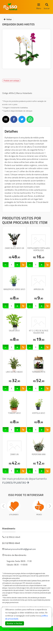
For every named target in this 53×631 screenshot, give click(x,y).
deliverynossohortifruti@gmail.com (20, 549)
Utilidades (14, 514)
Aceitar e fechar (14, 623)
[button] (5, 119)
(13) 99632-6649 (12, 543)
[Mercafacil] (46, 628)
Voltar (9, 19)
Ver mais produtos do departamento (24, 481)
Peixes (39, 514)
